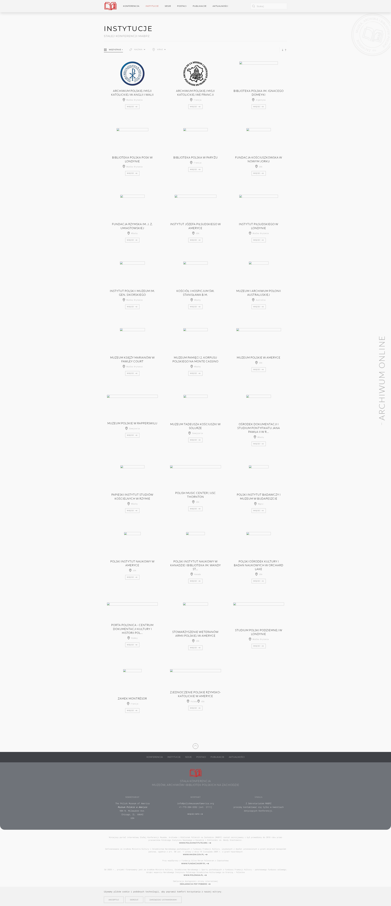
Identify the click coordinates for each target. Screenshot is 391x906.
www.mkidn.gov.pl (193, 854)
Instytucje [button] (152, 6)
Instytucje (174, 757)
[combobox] (268, 6)
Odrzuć (134, 900)
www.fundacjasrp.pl (193, 863)
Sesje (188, 757)
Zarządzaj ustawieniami (163, 900)
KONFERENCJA (154, 757)
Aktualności (220, 6)
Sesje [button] (168, 6)
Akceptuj (114, 900)
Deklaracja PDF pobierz (193, 884)
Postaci (201, 757)
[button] (137, 49)
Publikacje (199, 6)
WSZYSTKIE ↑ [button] (116, 49)
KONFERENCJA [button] (131, 6)
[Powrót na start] (110, 6)
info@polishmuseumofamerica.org (195, 803)
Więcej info (193, 814)
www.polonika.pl (193, 875)
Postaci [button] (182, 6)
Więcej (130, 107)
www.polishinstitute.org (193, 843)
